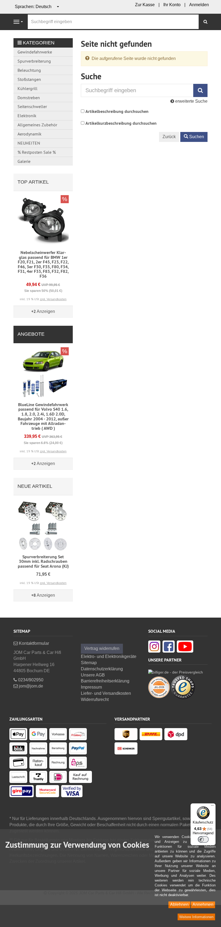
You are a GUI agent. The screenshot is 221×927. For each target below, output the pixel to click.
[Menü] (212, 806)
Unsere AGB (93, 675)
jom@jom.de (30, 686)
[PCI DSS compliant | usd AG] (159, 687)
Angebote (31, 334)
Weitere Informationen (196, 917)
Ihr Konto (172, 4)
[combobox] (37, 7)
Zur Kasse (145, 4)
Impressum (91, 687)
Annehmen (202, 904)
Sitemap (89, 662)
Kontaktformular (33, 643)
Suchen (196, 136)
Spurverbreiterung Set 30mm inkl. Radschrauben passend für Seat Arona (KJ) (43, 561)
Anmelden (199, 4)
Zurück (169, 136)
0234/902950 (30, 680)
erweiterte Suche (191, 101)
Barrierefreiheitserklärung (105, 681)
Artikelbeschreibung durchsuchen (117, 111)
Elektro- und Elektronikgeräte (108, 656)
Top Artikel (33, 182)
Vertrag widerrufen (101, 648)
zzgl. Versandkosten (53, 299)
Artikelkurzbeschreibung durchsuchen (121, 123)
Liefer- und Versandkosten (106, 693)
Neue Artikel (35, 486)
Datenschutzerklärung (102, 669)
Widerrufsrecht (95, 699)
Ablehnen (179, 904)
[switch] (203, 839)
